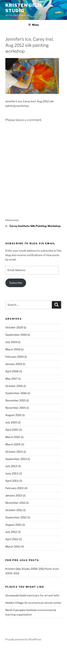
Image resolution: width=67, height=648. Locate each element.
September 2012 (16, 517)
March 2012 (12, 546)
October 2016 (14, 386)
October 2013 (14, 451)
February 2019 (14, 356)
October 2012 (14, 510)
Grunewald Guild (15, 595)
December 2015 (15, 400)
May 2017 (11, 378)
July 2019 (11, 342)
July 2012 (11, 532)
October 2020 (14, 327)
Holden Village (14, 602)
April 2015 (11, 429)
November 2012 (15, 502)
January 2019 (13, 364)
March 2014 (12, 444)
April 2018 (11, 371)
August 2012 (13, 524)
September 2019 (16, 334)
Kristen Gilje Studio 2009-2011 (24, 569)
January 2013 (13, 495)
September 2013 (16, 459)
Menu (35, 24)
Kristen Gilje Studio (24, 8)
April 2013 (11, 480)
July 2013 (11, 466)
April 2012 (11, 539)
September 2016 (16, 393)
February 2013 (14, 488)
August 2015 (13, 415)
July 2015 (11, 422)
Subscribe (15, 282)
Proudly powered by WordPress (23, 639)
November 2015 (15, 407)
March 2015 (12, 437)
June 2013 (11, 473)
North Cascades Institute (21, 610)
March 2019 (12, 349)
